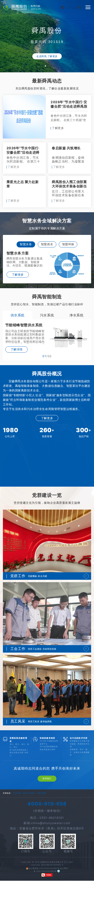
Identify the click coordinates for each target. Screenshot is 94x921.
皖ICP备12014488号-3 (52, 878)
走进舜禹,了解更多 (47, 56)
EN (78, 7)
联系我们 (47, 792)
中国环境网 (41, 807)
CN (69, 7)
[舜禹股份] (21, 7)
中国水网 (17, 807)
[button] (45, 66)
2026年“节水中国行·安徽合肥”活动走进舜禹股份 (69, 106)
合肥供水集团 (28, 807)
